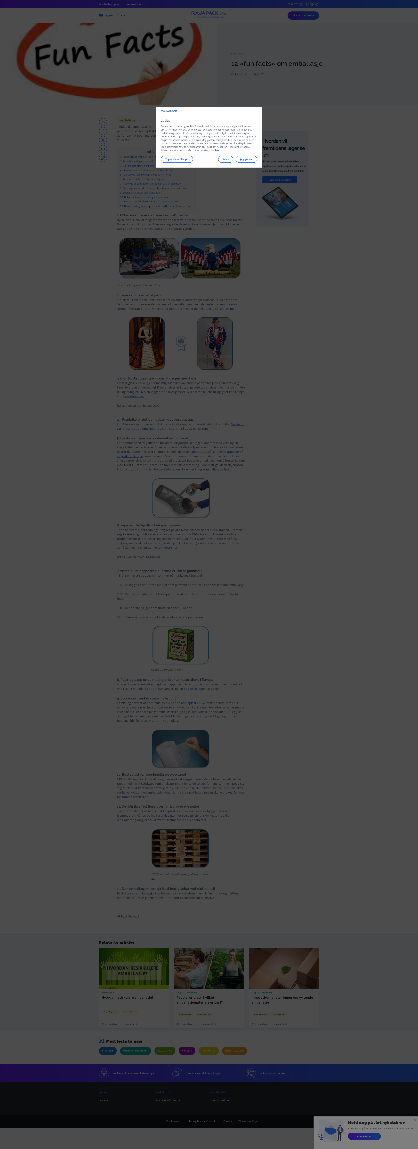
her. (217, 150)
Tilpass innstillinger (177, 159)
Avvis (226, 159)
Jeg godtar (246, 159)
